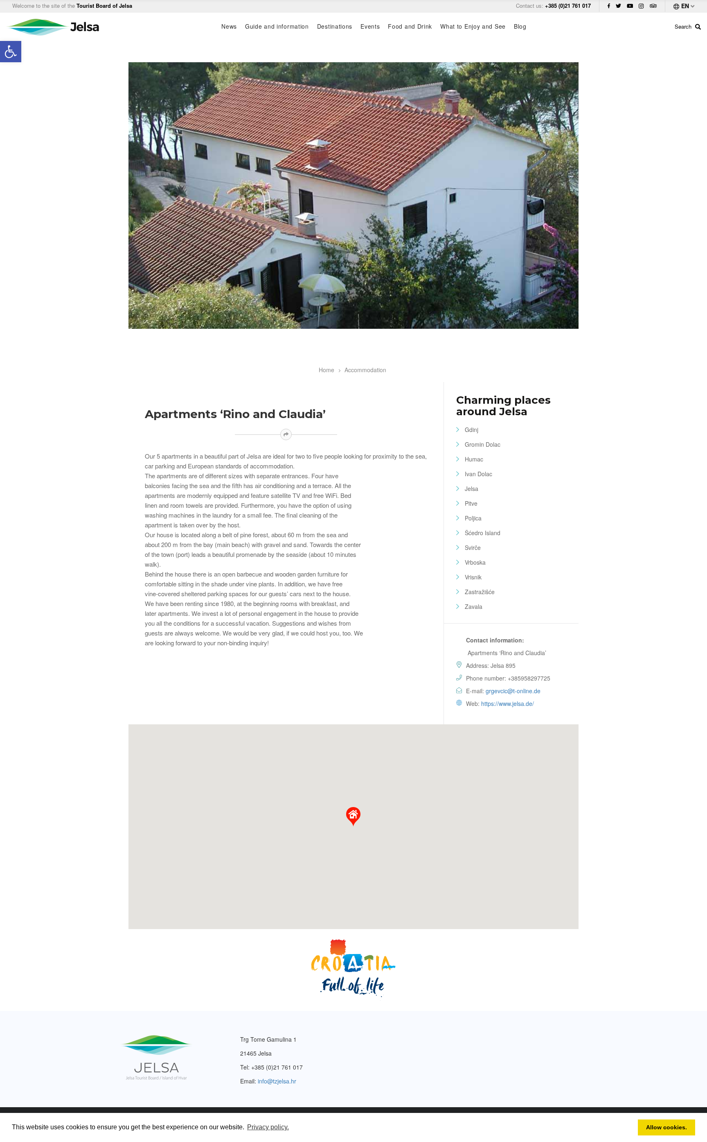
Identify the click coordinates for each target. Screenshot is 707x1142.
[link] (10, 51)
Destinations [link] (334, 26)
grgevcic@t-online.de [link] (513, 691)
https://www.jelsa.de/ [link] (507, 703)
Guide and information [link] (277, 26)
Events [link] (370, 26)
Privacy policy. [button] (268, 1127)
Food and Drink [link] (410, 26)
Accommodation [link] (365, 370)
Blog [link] (520, 26)
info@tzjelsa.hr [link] (277, 1081)
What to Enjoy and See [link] (473, 26)
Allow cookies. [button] (666, 1127)
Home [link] (326, 370)
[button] (353, 817)
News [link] (229, 26)
